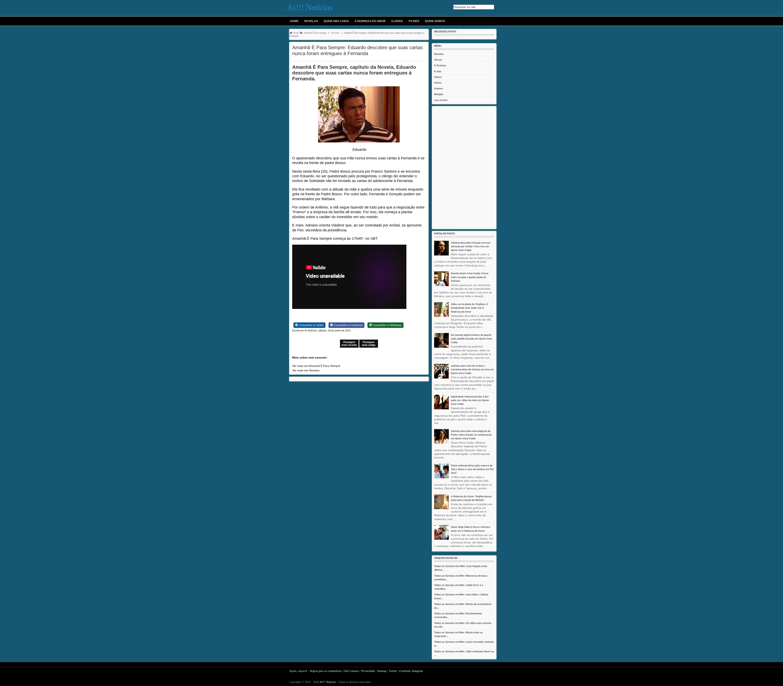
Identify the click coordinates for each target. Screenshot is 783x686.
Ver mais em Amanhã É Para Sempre (316, 365)
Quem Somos (435, 21)
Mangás (438, 94)
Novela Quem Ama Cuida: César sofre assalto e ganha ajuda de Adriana (470, 277)
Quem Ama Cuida (336, 21)
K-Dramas (440, 65)
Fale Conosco (351, 671)
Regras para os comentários (325, 671)
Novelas (311, 21)
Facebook (404, 671)
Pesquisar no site (464, 7)
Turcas (438, 59)
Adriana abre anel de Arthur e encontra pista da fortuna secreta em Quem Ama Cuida (472, 369)
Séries (438, 82)
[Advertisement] (464, 167)
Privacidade (368, 671)
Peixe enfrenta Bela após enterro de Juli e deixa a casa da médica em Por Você (472, 469)
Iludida (397, 21)
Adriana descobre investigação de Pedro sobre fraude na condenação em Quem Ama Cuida (471, 435)
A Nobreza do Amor (370, 21)
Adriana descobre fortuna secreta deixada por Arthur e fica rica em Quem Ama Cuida (470, 246)
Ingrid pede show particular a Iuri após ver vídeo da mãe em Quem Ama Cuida (470, 400)
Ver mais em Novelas (306, 370)
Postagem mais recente (349, 343)
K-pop (437, 71)
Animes (438, 88)
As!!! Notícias (327, 682)
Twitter (393, 671)
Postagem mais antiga (368, 343)
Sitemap (381, 671)
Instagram (417, 671)
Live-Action (440, 100)
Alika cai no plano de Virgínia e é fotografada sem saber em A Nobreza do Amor (469, 308)
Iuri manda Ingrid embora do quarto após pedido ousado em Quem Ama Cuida (471, 339)
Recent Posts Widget (443, 38)
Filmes (414, 21)
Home (294, 21)
